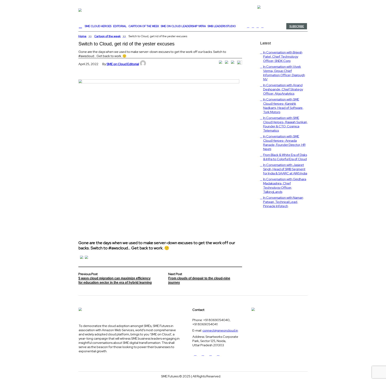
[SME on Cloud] (193, 10)
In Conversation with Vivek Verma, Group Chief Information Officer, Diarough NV (284, 73)
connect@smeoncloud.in (220, 330)
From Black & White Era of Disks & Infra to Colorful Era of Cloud (285, 157)
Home (82, 36)
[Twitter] (252, 26)
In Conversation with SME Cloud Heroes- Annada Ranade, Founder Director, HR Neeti (284, 142)
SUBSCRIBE (297, 26)
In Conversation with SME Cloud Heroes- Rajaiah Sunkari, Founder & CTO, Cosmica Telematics (285, 124)
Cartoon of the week (107, 36)
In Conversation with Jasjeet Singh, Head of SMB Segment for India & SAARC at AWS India (285, 169)
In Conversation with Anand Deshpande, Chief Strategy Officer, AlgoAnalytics (283, 89)
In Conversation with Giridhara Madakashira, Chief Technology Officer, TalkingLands (284, 185)
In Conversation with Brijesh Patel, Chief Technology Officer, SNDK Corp (282, 56)
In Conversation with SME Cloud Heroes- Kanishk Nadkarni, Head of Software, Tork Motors (283, 105)
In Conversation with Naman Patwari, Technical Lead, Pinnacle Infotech (283, 202)
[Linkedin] (257, 26)
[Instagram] (262, 26)
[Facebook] (248, 26)
